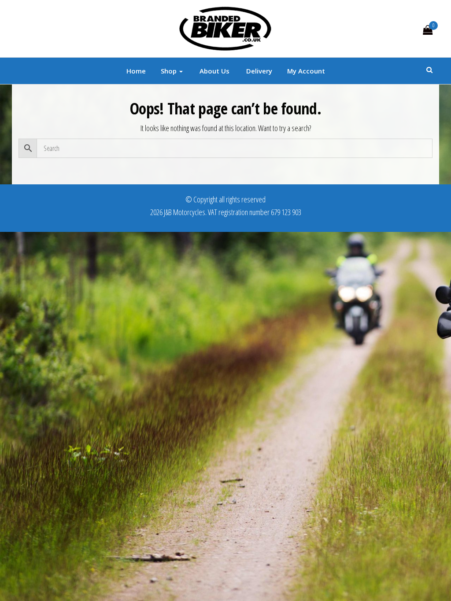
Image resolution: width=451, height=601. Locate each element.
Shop (169, 70)
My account (306, 70)
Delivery (258, 70)
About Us (213, 70)
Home (136, 70)
